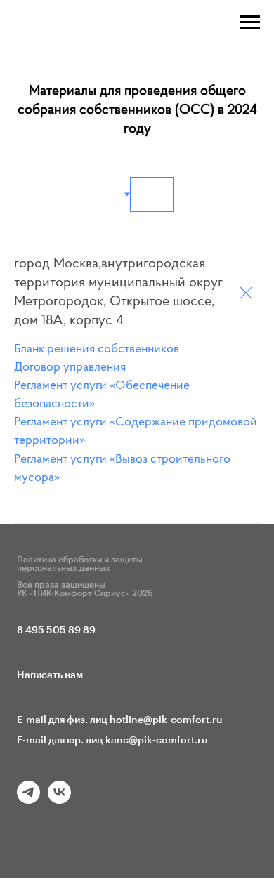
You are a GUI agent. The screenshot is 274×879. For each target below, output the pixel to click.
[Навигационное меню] (250, 22)
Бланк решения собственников (96, 349)
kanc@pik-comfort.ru (156, 741)
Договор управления (70, 368)
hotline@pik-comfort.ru (166, 720)
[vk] (59, 800)
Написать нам (50, 675)
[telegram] (28, 800)
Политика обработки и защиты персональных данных (80, 563)
